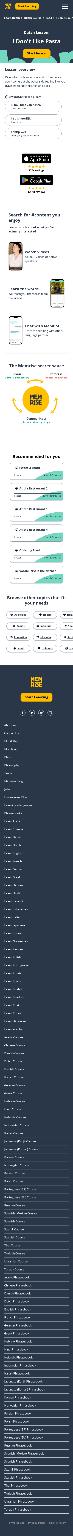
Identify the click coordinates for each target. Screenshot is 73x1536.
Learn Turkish (13, 1013)
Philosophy (11, 765)
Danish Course (14, 1053)
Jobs (7, 789)
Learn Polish (12, 957)
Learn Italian (12, 917)
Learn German (13, 869)
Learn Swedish (14, 997)
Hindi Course (12, 1109)
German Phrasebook (18, 1325)
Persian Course (14, 1173)
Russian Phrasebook (18, 1445)
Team (8, 773)
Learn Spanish (13, 981)
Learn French (13, 861)
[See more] (65, 6)
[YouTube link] (41, 713)
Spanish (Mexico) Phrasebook (24, 1453)
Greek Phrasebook (16, 1333)
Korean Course (14, 1157)
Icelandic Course (15, 1117)
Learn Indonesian (16, 909)
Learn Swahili (13, 989)
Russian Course (14, 1205)
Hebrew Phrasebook (18, 1341)
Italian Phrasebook (17, 1373)
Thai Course (12, 1245)
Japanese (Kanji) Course (20, 1141)
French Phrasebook (17, 1317)
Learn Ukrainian (15, 1021)
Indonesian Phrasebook (20, 1365)
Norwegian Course (16, 1165)
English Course (14, 1069)
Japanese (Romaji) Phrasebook (24, 1389)
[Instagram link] (50, 713)
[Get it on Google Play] (36, 180)
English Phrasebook (17, 1309)
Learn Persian (13, 949)
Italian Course (13, 1133)
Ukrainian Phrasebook (19, 1501)
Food (49, 18)
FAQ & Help (11, 741)
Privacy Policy (37, 1522)
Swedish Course (14, 1237)
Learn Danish (13, 837)
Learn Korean (13, 933)
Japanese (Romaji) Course (21, 1149)
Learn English (13, 853)
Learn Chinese (13, 829)
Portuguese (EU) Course (20, 1197)
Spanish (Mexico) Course (20, 1213)
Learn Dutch (12, 18)
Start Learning (27, 6)
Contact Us (11, 733)
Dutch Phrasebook (16, 1301)
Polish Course (13, 1181)
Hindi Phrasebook (16, 1349)
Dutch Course (32, 18)
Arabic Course (13, 1037)
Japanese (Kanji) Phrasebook (23, 1381)
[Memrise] (8, 6)
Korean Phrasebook (17, 1397)
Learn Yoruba (13, 1029)
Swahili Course (14, 1229)
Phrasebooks (13, 813)
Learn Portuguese (16, 965)
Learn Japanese (14, 925)
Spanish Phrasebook (18, 1461)
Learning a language (18, 805)
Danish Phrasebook (17, 1293)
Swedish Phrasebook (18, 1477)
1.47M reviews (37, 192)
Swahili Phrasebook (17, 1469)
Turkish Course (14, 1253)
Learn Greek (12, 877)
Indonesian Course (16, 1125)
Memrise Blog (13, 781)
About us (10, 725)
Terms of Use (16, 1522)
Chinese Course (14, 1045)
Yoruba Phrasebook (17, 1509)
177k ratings (36, 170)
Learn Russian (13, 973)
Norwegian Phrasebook (20, 1405)
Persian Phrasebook (17, 1413)
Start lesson (36, 53)
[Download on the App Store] (36, 158)
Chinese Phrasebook (18, 1285)
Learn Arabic (12, 821)
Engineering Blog (15, 797)
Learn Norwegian (16, 941)
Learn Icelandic (14, 901)
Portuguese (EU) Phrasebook (23, 1437)
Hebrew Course (14, 1101)
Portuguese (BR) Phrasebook (23, 1429)
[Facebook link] (23, 713)
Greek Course (13, 1093)
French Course (14, 1077)
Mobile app (11, 749)
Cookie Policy (57, 1522)
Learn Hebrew (13, 885)
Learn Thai (11, 1005)
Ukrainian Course (16, 1261)
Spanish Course (14, 1221)
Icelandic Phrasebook (18, 1357)
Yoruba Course (14, 1269)
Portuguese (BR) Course (20, 1189)
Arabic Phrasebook (17, 1277)
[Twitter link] (32, 713)
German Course (14, 1085)
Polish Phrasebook (16, 1421)
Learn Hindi (12, 893)
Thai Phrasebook (15, 1485)
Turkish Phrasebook (18, 1493)
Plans (8, 757)
